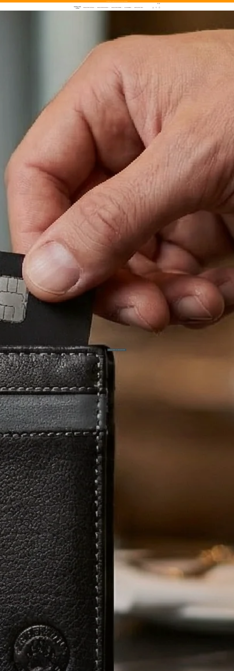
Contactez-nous (138, 7)
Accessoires (127, 7)
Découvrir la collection (117, 349)
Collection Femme (116, 7)
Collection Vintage (88, 7)
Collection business (103, 7)
